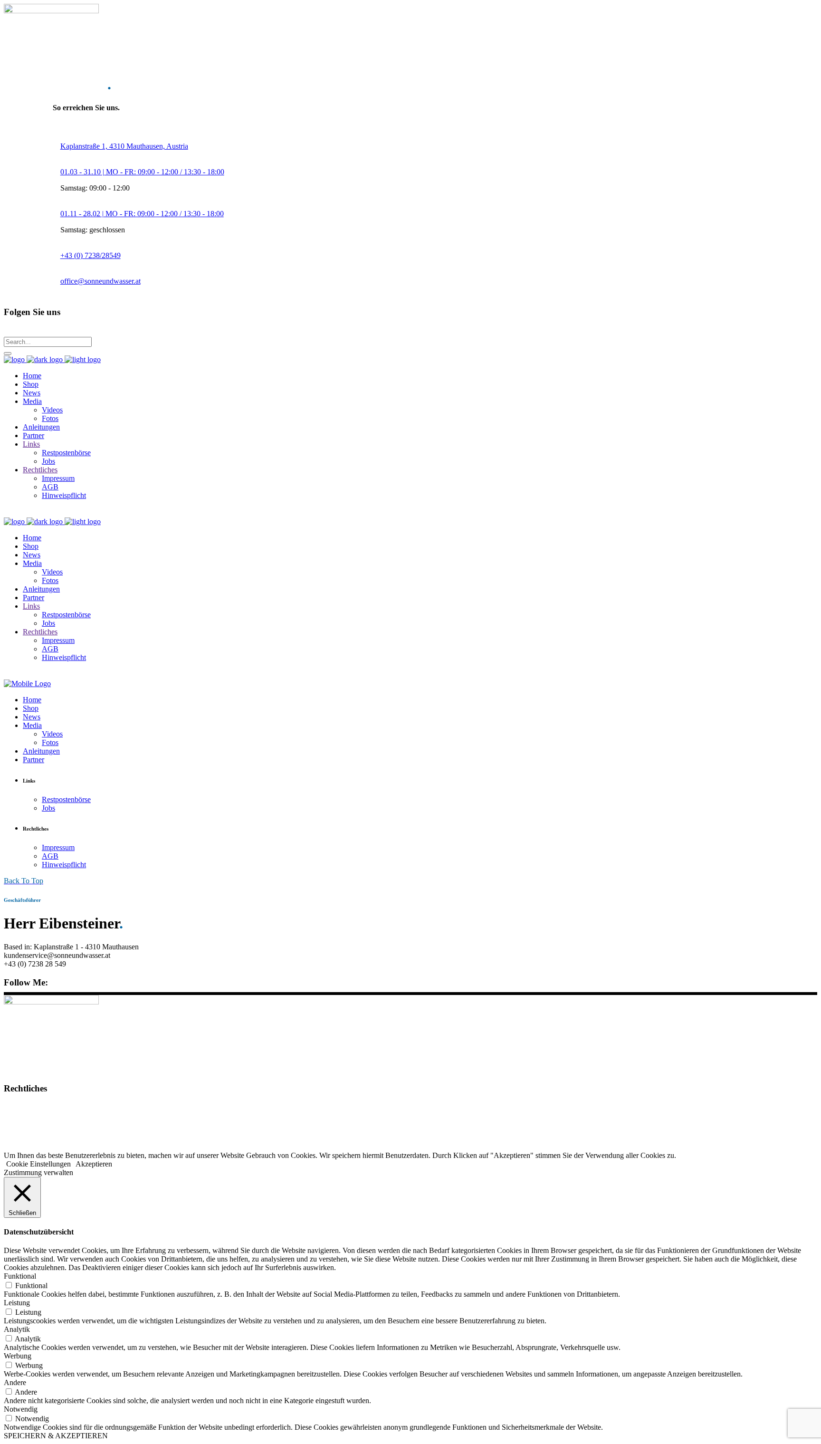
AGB (12, 1123)
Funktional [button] (20, 1276)
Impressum (20, 1107)
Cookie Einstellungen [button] (38, 1164)
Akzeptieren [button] (94, 1164)
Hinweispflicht (26, 1139)
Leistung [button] (17, 1303)
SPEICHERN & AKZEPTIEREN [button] (56, 1436)
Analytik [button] (17, 1329)
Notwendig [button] (21, 1409)
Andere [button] (15, 1382)
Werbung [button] (17, 1356)
